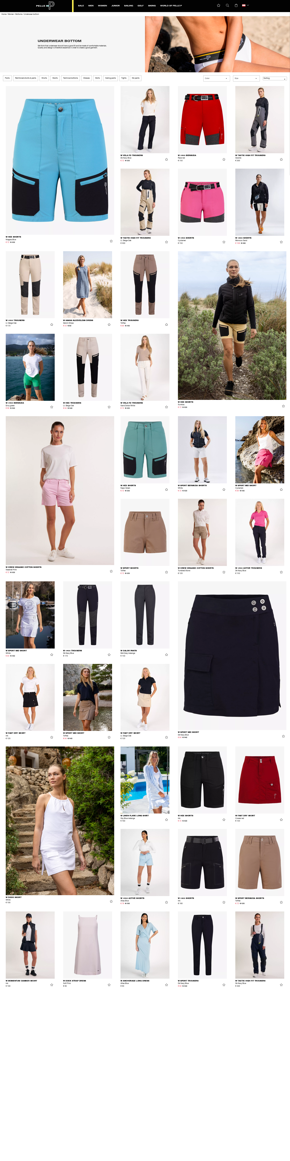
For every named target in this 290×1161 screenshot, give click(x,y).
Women (11, 14)
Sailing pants (110, 78)
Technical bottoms (70, 78)
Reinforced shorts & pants (25, 78)
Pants (7, 78)
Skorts (55, 78)
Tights (123, 78)
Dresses (86, 78)
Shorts (44, 78)
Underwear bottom (31, 14)
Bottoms (18, 14)
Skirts (97, 78)
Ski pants (135, 78)
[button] (218, 5)
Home (4, 14)
